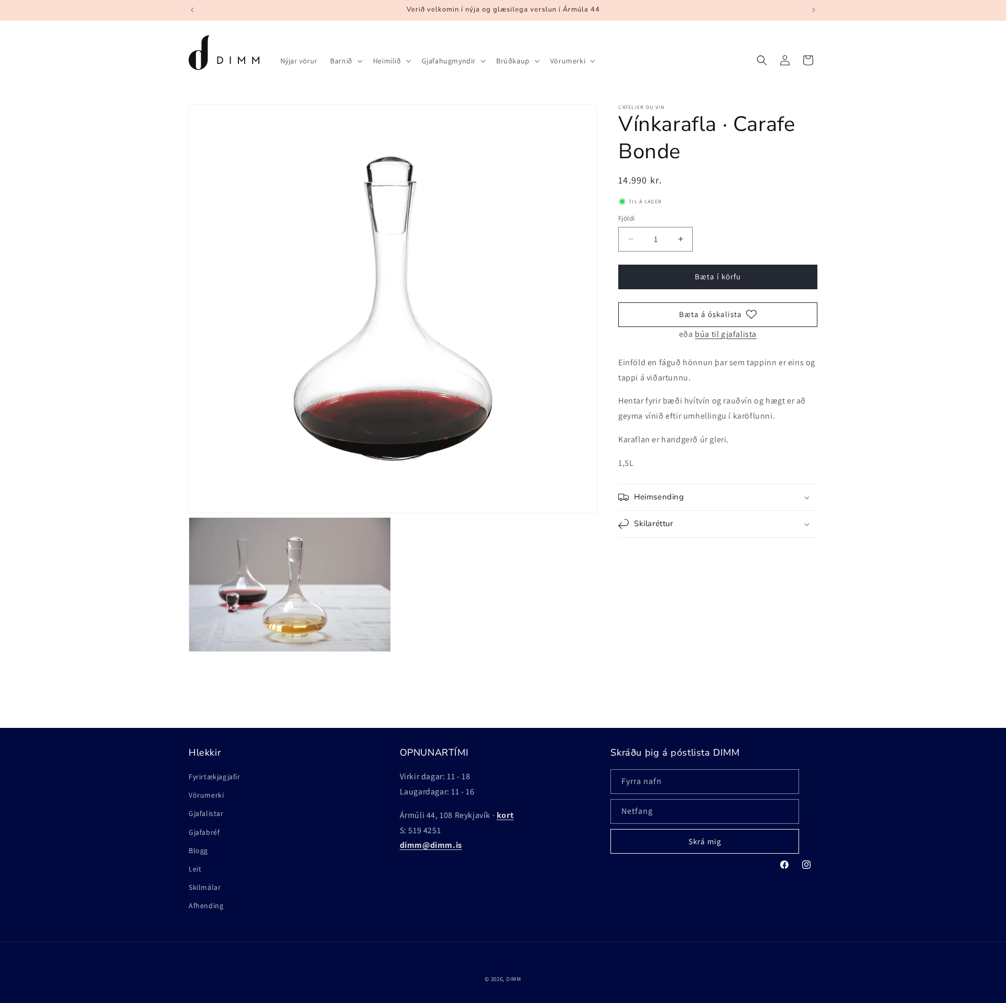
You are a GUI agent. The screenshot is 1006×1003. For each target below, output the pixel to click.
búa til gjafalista (726, 334)
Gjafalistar (206, 813)
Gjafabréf (204, 832)
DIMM (513, 979)
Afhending (206, 905)
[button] (345, 61)
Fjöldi (626, 218)
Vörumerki (206, 795)
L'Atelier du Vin (641, 107)
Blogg (198, 850)
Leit (195, 869)
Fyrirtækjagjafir (214, 776)
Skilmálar (205, 887)
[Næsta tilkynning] (813, 10)
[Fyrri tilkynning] (192, 10)
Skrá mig (704, 841)
